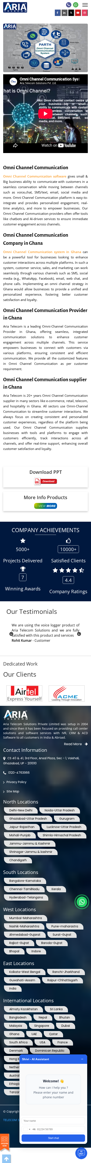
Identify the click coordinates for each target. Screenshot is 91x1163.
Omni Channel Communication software (34, 176)
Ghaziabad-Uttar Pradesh (28, 818)
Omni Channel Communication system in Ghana (43, 252)
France (63, 1042)
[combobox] (29, 1129)
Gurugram (66, 818)
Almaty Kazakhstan (23, 1009)
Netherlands (18, 1067)
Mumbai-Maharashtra (25, 918)
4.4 (68, 580)
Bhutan (64, 1017)
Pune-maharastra (64, 926)
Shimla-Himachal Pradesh (62, 835)
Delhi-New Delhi (20, 810)
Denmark (16, 1050)
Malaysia (15, 1026)
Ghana (14, 1034)
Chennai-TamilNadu (24, 889)
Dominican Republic (50, 1050)
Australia (15, 1075)
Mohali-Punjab (19, 835)
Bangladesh (17, 1017)
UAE (34, 1034)
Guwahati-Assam (22, 980)
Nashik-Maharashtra (24, 926)
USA (42, 1042)
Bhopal (14, 951)
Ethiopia (15, 1084)
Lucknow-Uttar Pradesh (64, 827)
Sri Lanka (56, 1009)
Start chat (53, 1138)
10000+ (68, 549)
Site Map (13, 791)
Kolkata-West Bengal (24, 972)
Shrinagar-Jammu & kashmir (30, 852)
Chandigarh (18, 860)
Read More (73, 744)
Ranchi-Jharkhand (66, 972)
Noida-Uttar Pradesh (60, 810)
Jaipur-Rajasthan (21, 827)
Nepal (43, 1017)
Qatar (53, 1034)
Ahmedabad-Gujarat (24, 934)
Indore (36, 951)
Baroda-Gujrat (51, 943)
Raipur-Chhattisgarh (62, 980)
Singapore (41, 1026)
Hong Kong (17, 1059)
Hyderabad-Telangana (26, 897)
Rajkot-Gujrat (19, 943)
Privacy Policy (16, 782)
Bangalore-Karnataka (25, 881)
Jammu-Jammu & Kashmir (29, 843)
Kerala (56, 889)
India (12, 988)
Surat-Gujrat (62, 934)
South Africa (18, 1042)
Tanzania (16, 1092)
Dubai (65, 1026)
